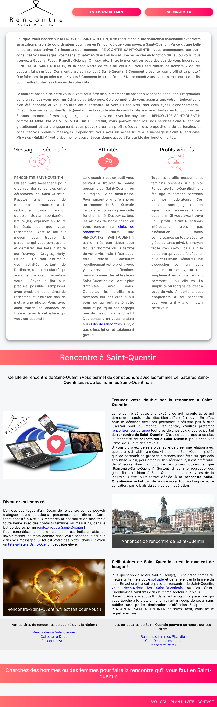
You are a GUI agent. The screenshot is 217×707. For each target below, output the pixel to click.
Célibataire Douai (54, 636)
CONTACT (206, 702)
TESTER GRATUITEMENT (106, 12)
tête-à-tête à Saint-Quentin (29, 544)
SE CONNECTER (179, 12)
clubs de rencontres (105, 324)
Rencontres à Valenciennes (54, 632)
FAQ (153, 702)
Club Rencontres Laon (163, 641)
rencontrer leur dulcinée (131, 430)
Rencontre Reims (162, 645)
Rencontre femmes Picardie (163, 636)
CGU (164, 702)
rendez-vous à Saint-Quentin (60, 527)
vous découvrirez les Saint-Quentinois (147, 588)
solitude (157, 579)
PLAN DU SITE (182, 702)
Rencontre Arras (54, 641)
